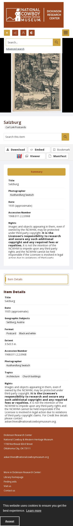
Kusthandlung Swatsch (22, 194)
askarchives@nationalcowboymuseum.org (26, 457)
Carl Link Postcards (16, 127)
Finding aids (10, 481)
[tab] (36, 171)
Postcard (11, 333)
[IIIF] (19, 156)
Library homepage (13, 477)
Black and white (27, 333)
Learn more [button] (33, 510)
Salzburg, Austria (15, 322)
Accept (9, 521)
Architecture (13, 376)
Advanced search (15, 48)
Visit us (7, 486)
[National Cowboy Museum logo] (34, 15)
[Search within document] (65, 137)
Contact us (9, 490)
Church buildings (31, 376)
